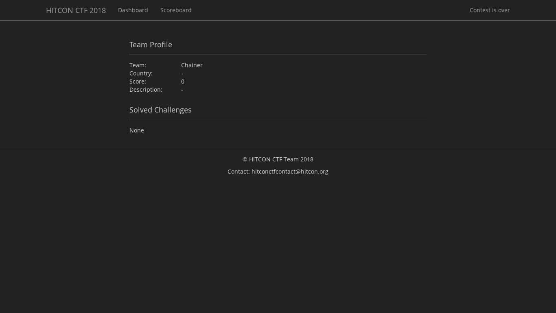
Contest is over (490, 10)
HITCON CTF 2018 (76, 10)
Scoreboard (176, 10)
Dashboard (133, 10)
